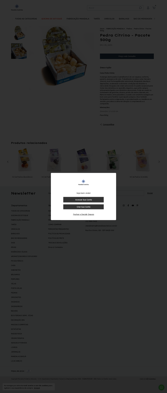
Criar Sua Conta (83, 207)
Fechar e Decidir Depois (83, 214)
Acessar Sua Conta (83, 200)
